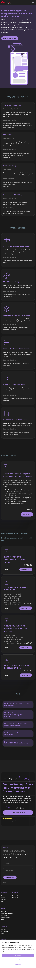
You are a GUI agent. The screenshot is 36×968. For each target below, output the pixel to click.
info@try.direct (5, 931)
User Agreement (5, 915)
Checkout (3, 899)
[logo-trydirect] (6, 1)
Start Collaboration (17, 812)
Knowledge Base (5, 917)
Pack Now (25, 675)
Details (6, 569)
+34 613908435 (5, 929)
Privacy (4, 882)
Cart (2, 901)
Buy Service (25, 569)
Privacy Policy (4, 912)
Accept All (18, 955)
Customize (18, 960)
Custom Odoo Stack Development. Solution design (14, 559)
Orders (3, 897)
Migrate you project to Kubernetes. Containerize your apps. (15, 628)
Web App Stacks (16, 895)
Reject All (18, 964)
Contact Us (15, 897)
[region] (18, 954)
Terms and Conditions (7, 913)
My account (4, 895)
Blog (2, 919)
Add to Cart (26, 514)
